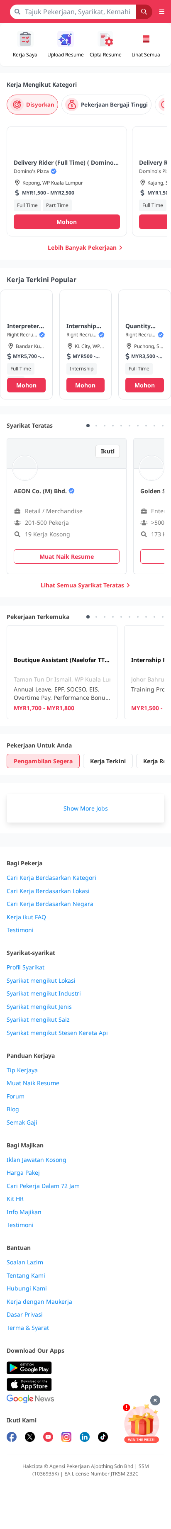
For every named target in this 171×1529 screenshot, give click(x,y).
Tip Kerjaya (22, 1070)
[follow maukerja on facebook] (12, 1438)
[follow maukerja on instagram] (66, 1438)
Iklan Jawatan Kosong (36, 1160)
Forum (15, 1096)
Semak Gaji (22, 1122)
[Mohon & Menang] (141, 1423)
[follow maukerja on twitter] (30, 1438)
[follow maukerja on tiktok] (103, 1438)
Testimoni (20, 930)
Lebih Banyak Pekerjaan (82, 247)
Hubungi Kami (27, 1288)
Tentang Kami (26, 1275)
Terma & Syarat (28, 1328)
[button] (145, 45)
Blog (13, 1109)
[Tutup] (155, 1400)
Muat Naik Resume (33, 1083)
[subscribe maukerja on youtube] (48, 1438)
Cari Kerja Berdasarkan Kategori (51, 877)
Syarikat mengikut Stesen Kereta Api (57, 1033)
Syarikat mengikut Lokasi (41, 980)
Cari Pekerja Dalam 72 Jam (43, 1186)
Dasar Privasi (25, 1314)
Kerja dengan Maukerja (39, 1301)
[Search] (144, 12)
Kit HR (15, 1199)
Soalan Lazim (25, 1262)
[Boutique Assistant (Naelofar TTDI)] (62, 672)
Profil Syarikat (25, 967)
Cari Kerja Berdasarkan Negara (50, 904)
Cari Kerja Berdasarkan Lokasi (48, 891)
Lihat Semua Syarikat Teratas (82, 585)
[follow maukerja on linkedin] (85, 1438)
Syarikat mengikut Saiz (38, 1019)
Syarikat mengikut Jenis (39, 1006)
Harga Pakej (23, 1172)
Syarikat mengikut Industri (44, 993)
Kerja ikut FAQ (26, 917)
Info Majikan (24, 1212)
